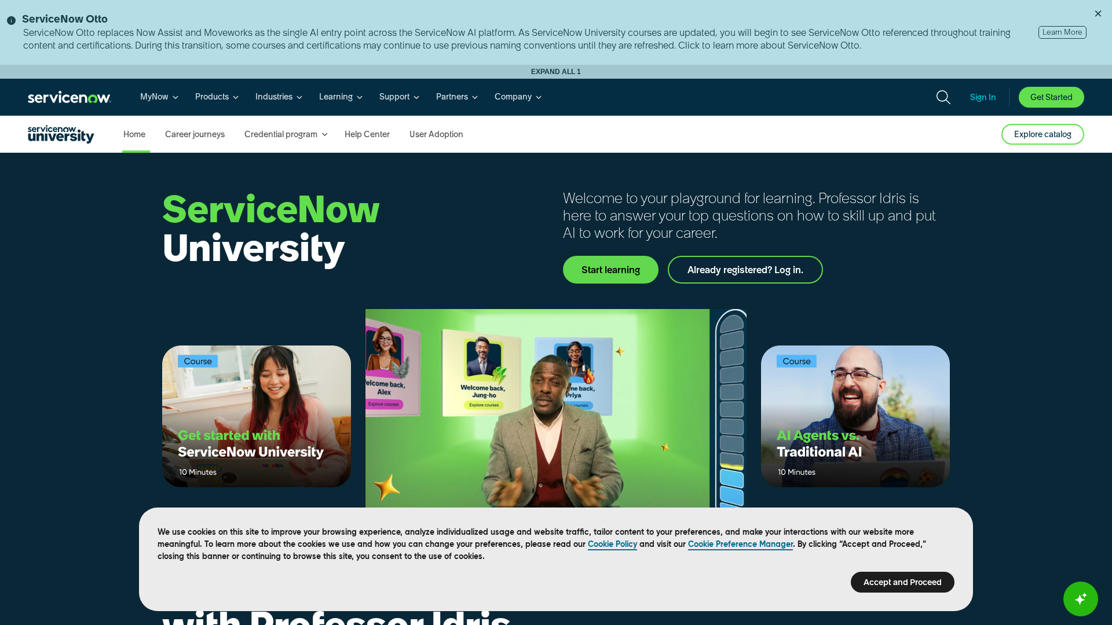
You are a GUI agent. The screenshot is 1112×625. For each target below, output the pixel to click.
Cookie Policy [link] (612, 544)
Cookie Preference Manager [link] (740, 544)
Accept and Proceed (903, 582)
